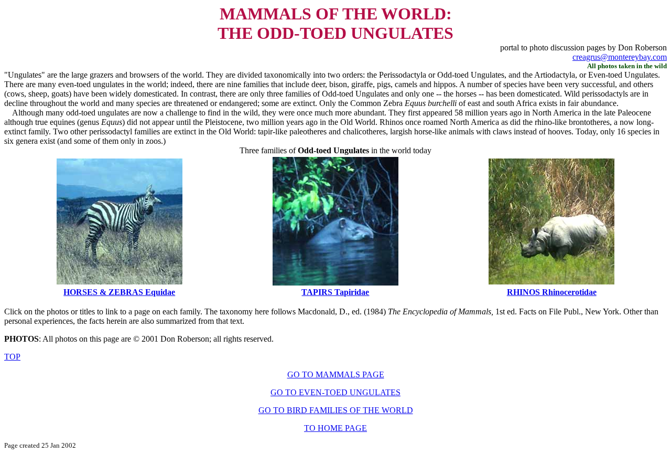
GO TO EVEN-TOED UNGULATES (335, 392)
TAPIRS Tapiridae (335, 292)
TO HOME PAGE (335, 428)
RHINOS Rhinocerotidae (552, 292)
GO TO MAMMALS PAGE (335, 374)
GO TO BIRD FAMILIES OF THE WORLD (335, 410)
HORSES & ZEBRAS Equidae (119, 292)
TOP (12, 356)
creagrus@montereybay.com (619, 56)
